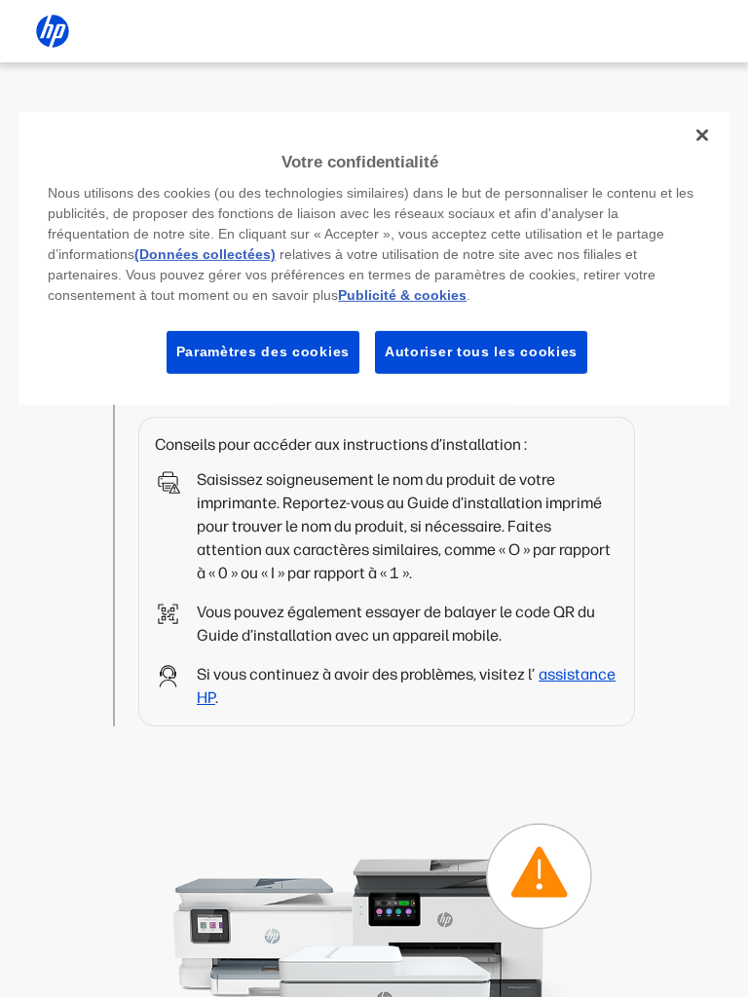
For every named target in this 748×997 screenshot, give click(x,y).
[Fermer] (702, 134)
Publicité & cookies (402, 295)
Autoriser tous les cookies (481, 351)
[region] (374, 257)
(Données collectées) (205, 254)
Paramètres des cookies (263, 351)
